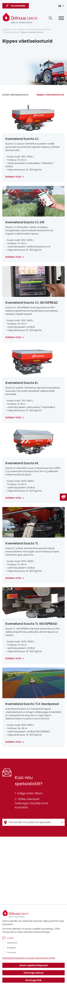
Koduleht (6, 29)
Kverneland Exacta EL (21, 383)
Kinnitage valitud (33, 972)
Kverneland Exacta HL (22, 463)
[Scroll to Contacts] (63, 497)
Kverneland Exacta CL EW (24, 222)
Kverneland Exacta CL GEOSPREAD (31, 302)
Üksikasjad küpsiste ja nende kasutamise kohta (28, 957)
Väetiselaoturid (11, 32)
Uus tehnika (18, 29)
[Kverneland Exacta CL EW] (33, 201)
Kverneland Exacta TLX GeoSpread (32, 704)
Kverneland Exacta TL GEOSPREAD (31, 624)
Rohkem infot (13, 176)
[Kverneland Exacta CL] (33, 117)
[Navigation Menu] (61, 18)
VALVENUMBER (18, 5)
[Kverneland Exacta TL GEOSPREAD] (33, 602)
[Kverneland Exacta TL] (33, 522)
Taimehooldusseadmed (38, 29)
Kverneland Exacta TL (21, 543)
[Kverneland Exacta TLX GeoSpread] (33, 683)
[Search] (50, 18)
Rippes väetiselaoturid (32, 32)
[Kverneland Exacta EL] (33, 361)
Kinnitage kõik (33, 980)
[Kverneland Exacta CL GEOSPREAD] (33, 281)
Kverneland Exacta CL (22, 139)
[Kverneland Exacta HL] (33, 442)
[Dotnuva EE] (20, 16)
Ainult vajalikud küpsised (33, 965)
